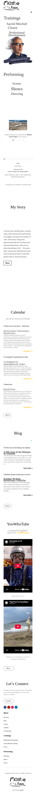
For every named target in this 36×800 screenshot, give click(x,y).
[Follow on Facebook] (5, 707)
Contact (7, 701)
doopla (22, 790)
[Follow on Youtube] (8, 707)
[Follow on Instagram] (12, 707)
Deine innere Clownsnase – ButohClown (17, 332)
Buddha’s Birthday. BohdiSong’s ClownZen (15, 480)
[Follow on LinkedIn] (16, 707)
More (8, 263)
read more (27, 351)
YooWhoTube (23, 532)
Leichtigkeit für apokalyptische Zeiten (14, 363)
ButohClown (9, 389)
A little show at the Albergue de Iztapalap (17, 453)
